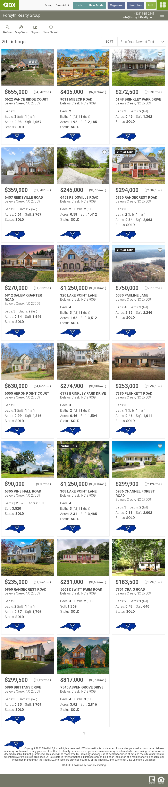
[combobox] (140, 41)
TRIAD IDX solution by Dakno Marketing (84, 765)
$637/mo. (43, 484)
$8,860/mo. (97, 288)
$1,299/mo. (153, 582)
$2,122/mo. (42, 680)
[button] (21, 30)
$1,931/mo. (153, 92)
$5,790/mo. (97, 680)
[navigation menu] (162, 5)
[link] (7, 30)
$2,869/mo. (97, 92)
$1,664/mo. (42, 582)
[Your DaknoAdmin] (9, 5)
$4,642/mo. (42, 92)
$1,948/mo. (97, 386)
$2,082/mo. (153, 190)
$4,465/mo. (42, 386)
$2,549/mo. (42, 190)
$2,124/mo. (153, 484)
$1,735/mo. (97, 190)
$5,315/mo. (153, 288)
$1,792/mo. (153, 386)
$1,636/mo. (97, 582)
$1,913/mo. (42, 288)
